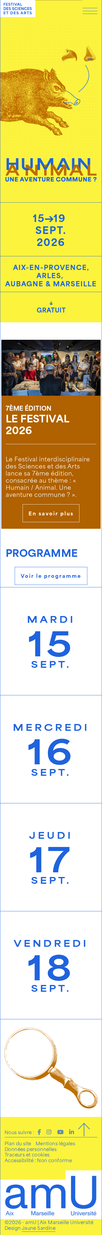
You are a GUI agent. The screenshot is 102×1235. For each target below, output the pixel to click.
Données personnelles (31, 1149)
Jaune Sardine (38, 1227)
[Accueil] (18, 9)
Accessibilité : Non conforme (38, 1160)
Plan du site (18, 1143)
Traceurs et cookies (27, 1154)
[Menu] (90, 10)
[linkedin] (71, 1131)
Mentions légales (55, 1143)
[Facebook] (39, 1131)
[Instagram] (49, 1131)
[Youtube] (60, 1131)
